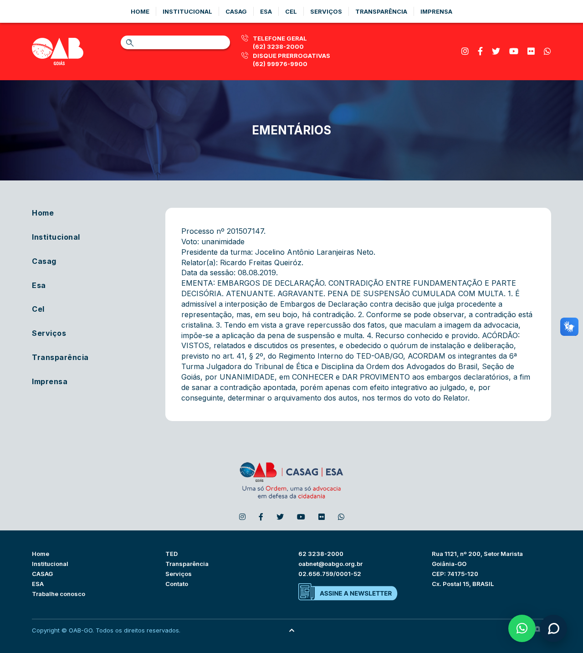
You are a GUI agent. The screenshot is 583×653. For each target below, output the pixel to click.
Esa (266, 11)
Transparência (381, 11)
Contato (176, 583)
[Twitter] (496, 51)
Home (140, 11)
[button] (522, 628)
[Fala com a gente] (553, 628)
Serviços (326, 11)
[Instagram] (465, 51)
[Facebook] (480, 51)
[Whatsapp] (547, 51)
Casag (236, 11)
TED (171, 553)
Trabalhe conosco (58, 593)
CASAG (42, 573)
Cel (291, 11)
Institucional (187, 11)
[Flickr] (531, 51)
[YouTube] (513, 51)
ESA (38, 583)
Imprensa (436, 11)
